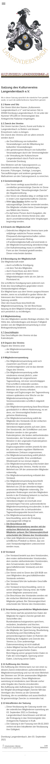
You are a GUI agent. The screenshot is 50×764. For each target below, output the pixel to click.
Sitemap (17, 746)
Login (46, 745)
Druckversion (9, 746)
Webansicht (44, 747)
